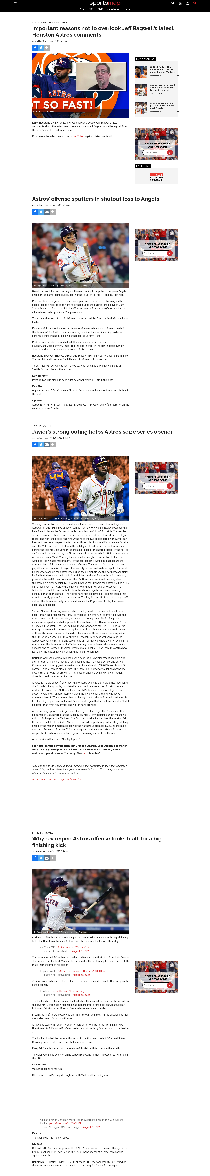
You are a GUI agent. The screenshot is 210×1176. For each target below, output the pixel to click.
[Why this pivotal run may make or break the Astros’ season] (80, 488)
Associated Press (157, 75)
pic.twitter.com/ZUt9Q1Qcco (91, 976)
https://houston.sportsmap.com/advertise (56, 779)
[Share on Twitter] (41, 48)
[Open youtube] (180, 3)
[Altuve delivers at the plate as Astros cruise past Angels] (141, 108)
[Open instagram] (187, 3)
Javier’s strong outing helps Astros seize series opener (102, 431)
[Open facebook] (165, 3)
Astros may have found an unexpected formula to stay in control (163, 87)
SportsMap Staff (39, 41)
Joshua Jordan (174, 75)
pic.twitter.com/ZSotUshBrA (73, 950)
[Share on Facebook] (35, 48)
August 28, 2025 (81, 953)
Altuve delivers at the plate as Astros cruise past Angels (162, 105)
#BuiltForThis (67, 976)
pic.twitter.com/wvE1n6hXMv (65, 1133)
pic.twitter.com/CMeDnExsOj (68, 998)
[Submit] (194, 3)
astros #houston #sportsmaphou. (47, 111)
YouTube (78, 136)
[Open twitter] (172, 3)
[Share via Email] (47, 212)
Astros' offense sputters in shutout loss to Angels (95, 199)
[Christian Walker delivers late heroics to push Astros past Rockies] (80, 901)
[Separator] (47, 48)
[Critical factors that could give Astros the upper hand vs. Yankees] (141, 72)
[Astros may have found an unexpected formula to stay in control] (141, 90)
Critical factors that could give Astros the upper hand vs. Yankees (162, 69)
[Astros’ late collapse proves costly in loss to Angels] (80, 255)
